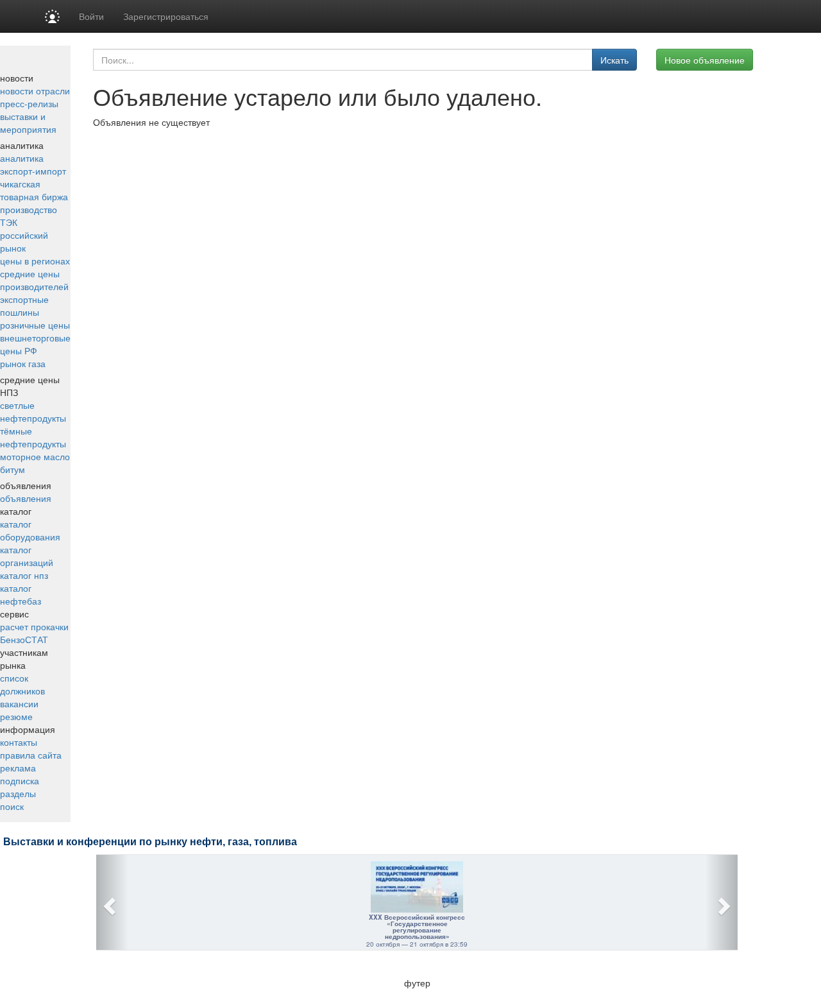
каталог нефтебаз (20, 594)
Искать (614, 59)
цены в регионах (35, 260)
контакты (18, 741)
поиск (12, 806)
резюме (16, 716)
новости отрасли (35, 90)
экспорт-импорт (33, 170)
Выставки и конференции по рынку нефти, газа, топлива (150, 841)
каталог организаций (26, 556)
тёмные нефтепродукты (33, 437)
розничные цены (35, 324)
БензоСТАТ (24, 639)
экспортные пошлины (24, 305)
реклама (18, 767)
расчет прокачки (34, 626)
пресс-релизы (29, 103)
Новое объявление (704, 59)
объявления (25, 498)
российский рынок (24, 241)
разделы (18, 793)
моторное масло (35, 456)
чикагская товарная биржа (34, 190)
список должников (22, 684)
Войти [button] (91, 16)
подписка (19, 780)
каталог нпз (24, 575)
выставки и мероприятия (28, 122)
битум (12, 469)
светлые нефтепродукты (33, 411)
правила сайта (31, 754)
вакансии (19, 703)
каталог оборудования (30, 530)
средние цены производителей (34, 280)
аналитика (22, 157)
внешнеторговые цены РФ (35, 344)
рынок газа (23, 363)
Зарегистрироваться (165, 16)
